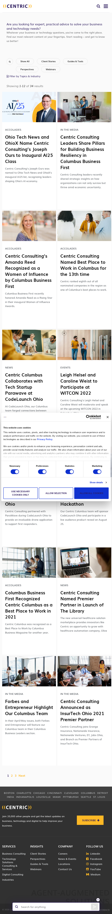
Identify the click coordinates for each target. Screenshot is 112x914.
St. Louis (99, 797)
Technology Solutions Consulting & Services (9, 864)
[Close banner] (108, 417)
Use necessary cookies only (20, 493)
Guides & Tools (75, 61)
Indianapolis (25, 797)
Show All (24, 61)
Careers (62, 853)
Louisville (43, 797)
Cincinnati (54, 793)
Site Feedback (101, 910)
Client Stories (48, 61)
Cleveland (71, 793)
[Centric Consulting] (17, 6)
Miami (57, 797)
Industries (8, 879)
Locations (64, 864)
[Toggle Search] (98, 6)
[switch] (42, 471)
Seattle (86, 797)
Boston (9, 793)
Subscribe (89, 820)
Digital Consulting (12, 874)
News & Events (67, 859)
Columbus (88, 793)
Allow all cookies (91, 493)
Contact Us (65, 869)
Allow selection (56, 493)
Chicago (39, 793)
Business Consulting (14, 853)
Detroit (102, 793)
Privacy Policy (44, 439)
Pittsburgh (71, 797)
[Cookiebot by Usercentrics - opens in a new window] (88, 417)
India (10, 797)
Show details (96, 482)
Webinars (51, 69)
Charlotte (24, 793)
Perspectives (27, 69)
